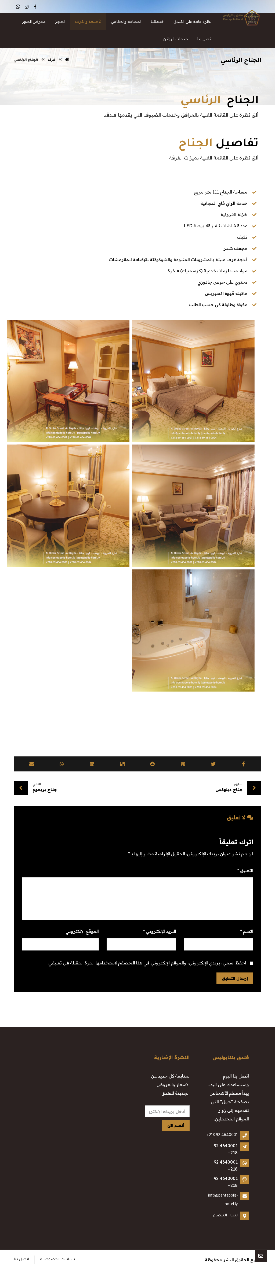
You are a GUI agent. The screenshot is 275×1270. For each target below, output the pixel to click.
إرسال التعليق (235, 978)
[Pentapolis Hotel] (240, 18)
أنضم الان (175, 1125)
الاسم (246, 931)
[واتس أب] (18, 6)
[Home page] (67, 60)
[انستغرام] (26, 6)
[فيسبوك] (35, 6)
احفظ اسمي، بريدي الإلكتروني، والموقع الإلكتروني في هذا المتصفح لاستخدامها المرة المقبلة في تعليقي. (147, 963)
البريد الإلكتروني (159, 931)
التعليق (245, 870)
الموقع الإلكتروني (82, 931)
